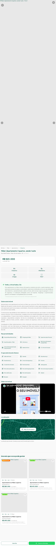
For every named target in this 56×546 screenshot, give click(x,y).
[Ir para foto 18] (34, 244)
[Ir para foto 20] (36, 244)
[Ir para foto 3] (20, 244)
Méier (8, 248)
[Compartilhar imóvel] (53, 2)
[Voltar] (2, 5)
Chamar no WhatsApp (43, 543)
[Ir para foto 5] (22, 244)
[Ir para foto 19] (35, 244)
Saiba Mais (14, 543)
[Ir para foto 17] (33, 244)
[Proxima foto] (54, 123)
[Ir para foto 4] (21, 244)
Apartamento (15, 248)
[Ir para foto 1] (18, 244)
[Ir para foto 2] (19, 244)
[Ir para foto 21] (37, 244)
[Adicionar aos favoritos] (25, 461)
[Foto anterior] (2, 123)
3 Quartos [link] (22, 248)
